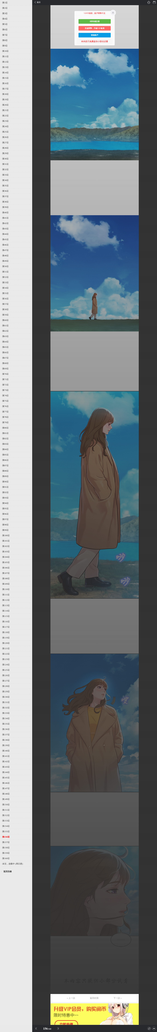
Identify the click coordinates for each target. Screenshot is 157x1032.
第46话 (5, 245)
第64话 (5, 342)
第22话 (5, 116)
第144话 (6, 772)
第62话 (5, 331)
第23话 (5, 121)
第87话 (5, 465)
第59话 (5, 315)
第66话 (5, 352)
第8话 (4, 40)
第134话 (6, 718)
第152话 (6, 815)
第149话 (6, 799)
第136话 (6, 729)
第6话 (4, 29)
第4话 (4, 19)
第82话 (5, 438)
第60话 (5, 320)
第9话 (4, 46)
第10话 (5, 51)
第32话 (5, 169)
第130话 (6, 697)
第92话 (5, 492)
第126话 (6, 675)
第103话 (6, 551)
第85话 (5, 455)
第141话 (6, 756)
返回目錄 (7, 871)
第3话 (4, 13)
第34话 (5, 180)
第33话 (5, 175)
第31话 (5, 164)
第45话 (5, 239)
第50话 (5, 266)
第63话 (5, 336)
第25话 (5, 132)
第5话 (4, 24)
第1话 (4, 2)
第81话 (5, 433)
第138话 (6, 740)
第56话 (5, 299)
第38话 (5, 202)
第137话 (6, 734)
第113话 (6, 605)
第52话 (5, 277)
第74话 (5, 395)
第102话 (6, 546)
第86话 (5, 460)
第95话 (5, 508)
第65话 (5, 347)
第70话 (5, 374)
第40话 (5, 212)
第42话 (5, 223)
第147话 (6, 788)
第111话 (5, 595)
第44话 (5, 234)
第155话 (6, 831)
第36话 (5, 191)
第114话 (6, 611)
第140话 (6, 751)
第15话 (5, 78)
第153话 (6, 821)
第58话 (5, 309)
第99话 (5, 530)
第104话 (6, 557)
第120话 (6, 643)
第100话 (6, 535)
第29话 (5, 153)
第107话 (6, 573)
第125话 (6, 670)
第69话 (5, 368)
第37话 (5, 196)
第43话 (5, 229)
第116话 (6, 621)
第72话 (5, 385)
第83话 (5, 444)
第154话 (6, 826)
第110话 (6, 589)
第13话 (5, 67)
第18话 (5, 94)
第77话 (5, 412)
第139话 (6, 745)
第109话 (6, 584)
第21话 (5, 110)
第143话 (6, 767)
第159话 (6, 853)
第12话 (5, 62)
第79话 (5, 422)
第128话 (6, 686)
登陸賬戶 (94, 35)
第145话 (6, 778)
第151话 (6, 810)
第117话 (6, 627)
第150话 (6, 804)
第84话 (5, 449)
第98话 (5, 525)
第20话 (5, 105)
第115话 (6, 616)
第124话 (6, 664)
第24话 (5, 126)
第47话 (5, 250)
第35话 (5, 185)
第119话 (6, 638)
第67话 (5, 358)
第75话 (5, 401)
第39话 (5, 207)
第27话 (5, 142)
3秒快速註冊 (95, 21)
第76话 (5, 406)
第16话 (5, 83)
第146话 (6, 783)
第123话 (6, 659)
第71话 (5, 379)
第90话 (5, 482)
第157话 (6, 842)
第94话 (5, 503)
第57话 (5, 304)
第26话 (5, 137)
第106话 (6, 568)
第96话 (5, 514)
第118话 (6, 632)
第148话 (6, 794)
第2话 (4, 8)
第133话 (6, 713)
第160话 (6, 858)
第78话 (5, 417)
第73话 (5, 390)
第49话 (5, 261)
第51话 (5, 272)
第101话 (6, 541)
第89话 (5, 476)
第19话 (5, 99)
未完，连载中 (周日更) (12, 864)
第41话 (5, 218)
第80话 (5, 428)
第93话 (5, 498)
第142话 (6, 761)
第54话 (5, 288)
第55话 (5, 293)
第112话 (6, 600)
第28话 (5, 148)
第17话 (5, 89)
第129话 (6, 691)
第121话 (6, 648)
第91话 (5, 487)
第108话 (6, 578)
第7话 (4, 35)
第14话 (5, 72)
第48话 (5, 255)
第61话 (5, 325)
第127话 (6, 681)
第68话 (5, 363)
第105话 (6, 562)
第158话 (6, 847)
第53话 (5, 282)
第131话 (6, 702)
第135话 (6, 724)
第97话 (5, 519)
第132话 (6, 708)
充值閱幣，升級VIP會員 (94, 28)
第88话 (5, 471)
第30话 (5, 159)
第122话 (6, 654)
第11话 (5, 56)
